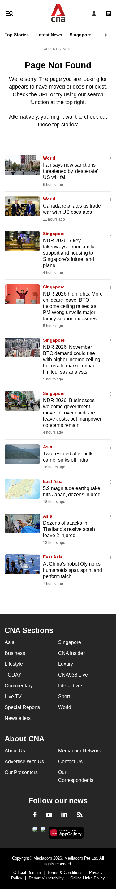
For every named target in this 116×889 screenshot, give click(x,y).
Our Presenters (21, 772)
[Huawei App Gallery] (66, 833)
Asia (47, 446)
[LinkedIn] (64, 815)
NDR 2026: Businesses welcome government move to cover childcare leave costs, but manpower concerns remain (72, 413)
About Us (15, 750)
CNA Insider (71, 653)
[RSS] (80, 815)
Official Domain (27, 872)
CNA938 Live (73, 674)
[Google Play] (34, 831)
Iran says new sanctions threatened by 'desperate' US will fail (70, 171)
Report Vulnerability (46, 878)
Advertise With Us (24, 761)
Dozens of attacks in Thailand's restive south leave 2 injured (69, 529)
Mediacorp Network (79, 750)
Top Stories (17, 34)
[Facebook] (35, 815)
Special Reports (22, 707)
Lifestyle (14, 664)
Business (15, 653)
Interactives (70, 685)
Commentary (19, 685)
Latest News (49, 34)
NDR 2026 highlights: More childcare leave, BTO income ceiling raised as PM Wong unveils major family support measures (73, 306)
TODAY (13, 674)
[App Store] (43, 831)
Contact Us (70, 761)
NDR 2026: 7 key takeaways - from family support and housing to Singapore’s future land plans (68, 253)
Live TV (13, 696)
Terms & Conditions (65, 872)
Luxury (65, 664)
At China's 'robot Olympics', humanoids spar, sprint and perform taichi (73, 570)
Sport (64, 696)
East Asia (52, 481)
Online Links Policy (87, 878)
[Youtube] (49, 815)
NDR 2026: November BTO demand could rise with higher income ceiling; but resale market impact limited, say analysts (72, 359)
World (49, 157)
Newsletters (18, 718)
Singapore (80, 34)
